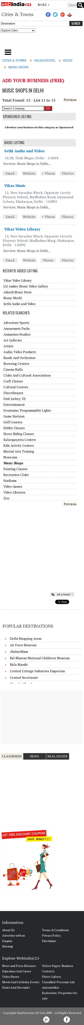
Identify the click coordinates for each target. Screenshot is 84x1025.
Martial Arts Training (18, 451)
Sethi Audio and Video (24, 150)
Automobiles (50, 987)
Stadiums (10, 480)
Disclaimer (49, 941)
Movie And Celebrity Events (20, 982)
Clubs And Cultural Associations (27, 375)
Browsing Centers (16, 363)
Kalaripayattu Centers (19, 439)
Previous (70, 99)
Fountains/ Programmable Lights (27, 410)
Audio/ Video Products (19, 352)
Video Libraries (14, 492)
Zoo (6, 498)
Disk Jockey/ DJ (14, 398)
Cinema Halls (13, 369)
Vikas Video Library (22, 229)
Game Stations (14, 416)
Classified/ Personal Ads (58, 982)
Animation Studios (16, 334)
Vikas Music (15, 185)
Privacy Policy (51, 935)
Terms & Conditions (55, 930)
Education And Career (16, 971)
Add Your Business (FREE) (33, 80)
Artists (8, 346)
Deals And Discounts (16, 987)
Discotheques (13, 393)
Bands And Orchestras (19, 358)
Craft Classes (13, 381)
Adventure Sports (16, 322)
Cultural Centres (15, 387)
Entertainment (14, 404)
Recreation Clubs (15, 475)
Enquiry (7, 941)
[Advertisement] (42, 42)
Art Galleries (12, 340)
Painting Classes (15, 469)
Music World (12, 298)
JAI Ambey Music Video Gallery (25, 286)
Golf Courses (12, 422)
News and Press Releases (19, 966)
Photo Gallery (51, 977)
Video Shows (10, 977)
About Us (8, 930)
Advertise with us (13, 935)
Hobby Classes (14, 428)
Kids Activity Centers (18, 445)
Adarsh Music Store (17, 292)
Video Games (12, 486)
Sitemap (7, 946)
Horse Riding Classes (18, 434)
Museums (10, 457)
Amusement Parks (16, 328)
